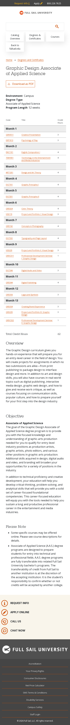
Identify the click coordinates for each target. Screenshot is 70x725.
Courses (55, 36)
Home (9, 59)
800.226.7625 (54, 3)
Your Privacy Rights (35, 671)
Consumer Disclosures (35, 678)
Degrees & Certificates (35, 37)
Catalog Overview (15, 37)
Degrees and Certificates (31, 59)
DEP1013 (9, 140)
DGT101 (9, 184)
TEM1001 (10, 157)
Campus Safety (35, 707)
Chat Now (17, 630)
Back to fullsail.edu (14, 47)
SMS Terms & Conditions (35, 692)
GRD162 (9, 226)
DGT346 (9, 270)
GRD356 (9, 294)
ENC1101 (9, 152)
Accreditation (35, 663)
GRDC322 (10, 320)
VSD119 (9, 214)
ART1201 (9, 172)
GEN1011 (10, 134)
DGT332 (9, 238)
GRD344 (9, 282)
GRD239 (9, 312)
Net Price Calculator (35, 685)
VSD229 (9, 250)
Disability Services (35, 699)
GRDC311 (10, 255)
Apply (37, 3)
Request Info (21, 3)
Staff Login (35, 714)
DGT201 (9, 196)
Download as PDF (23, 84)
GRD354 (9, 306)
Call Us (15, 621)
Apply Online (19, 612)
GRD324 (9, 208)
